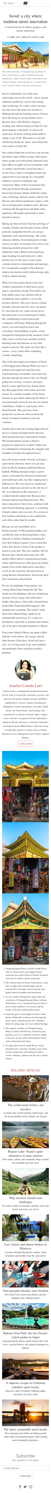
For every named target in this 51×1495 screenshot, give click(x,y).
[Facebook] (20, 1487)
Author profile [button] (25, 743)
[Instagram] (30, 1487)
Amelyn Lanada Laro (32, 37)
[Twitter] (25, 1487)
